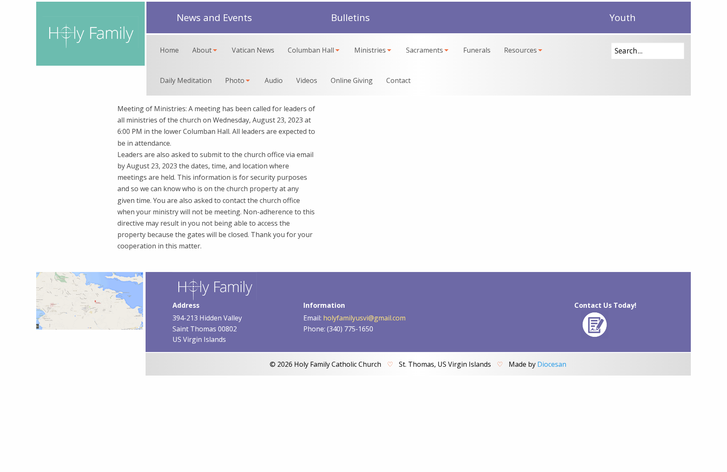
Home (169, 50)
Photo (234, 80)
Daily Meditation (186, 80)
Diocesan (551, 364)
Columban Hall (311, 50)
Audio (274, 80)
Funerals (477, 50)
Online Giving (352, 80)
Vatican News (253, 50)
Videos (306, 80)
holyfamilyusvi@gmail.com (364, 318)
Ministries (370, 50)
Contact (398, 80)
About (202, 50)
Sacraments (424, 50)
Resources (520, 50)
